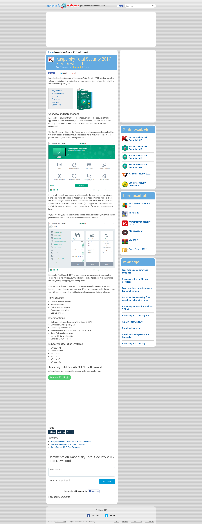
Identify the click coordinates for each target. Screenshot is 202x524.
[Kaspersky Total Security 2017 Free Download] (84, 109)
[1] (74, 67)
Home (50, 52)
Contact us (149, 521)
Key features (57, 91)
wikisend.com (60, 521)
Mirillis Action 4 (136, 231)
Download (56, 99)
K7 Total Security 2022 (139, 173)
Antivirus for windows (132, 322)
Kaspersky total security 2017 (136, 315)
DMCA (116, 521)
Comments (56, 105)
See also (55, 102)
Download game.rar (131, 328)
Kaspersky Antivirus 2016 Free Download (68, 444)
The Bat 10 (134, 212)
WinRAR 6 (133, 240)
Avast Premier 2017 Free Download (65, 447)
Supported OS (57, 96)
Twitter (111, 515)
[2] (75, 67)
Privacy (125, 521)
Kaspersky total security (133, 343)
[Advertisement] (101, 29)
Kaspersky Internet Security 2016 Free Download (71, 442)
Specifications (58, 93)
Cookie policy (136, 521)
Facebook (94, 515)
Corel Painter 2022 (138, 249)
